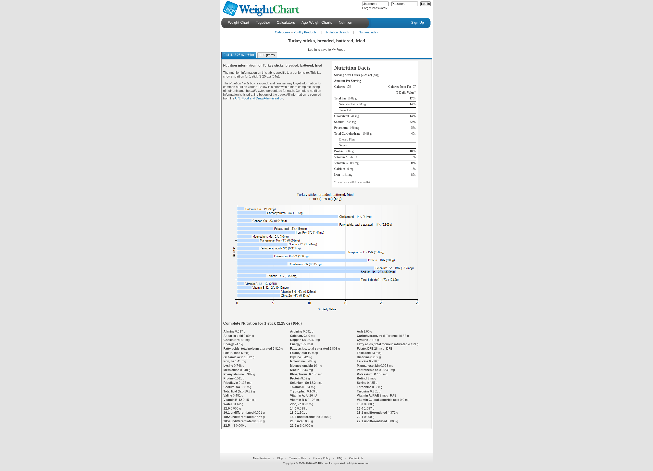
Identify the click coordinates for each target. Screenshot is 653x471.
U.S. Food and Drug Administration (259, 98)
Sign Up (417, 22)
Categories (282, 32)
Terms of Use (297, 458)
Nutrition (345, 22)
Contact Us (356, 458)
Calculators (286, 22)
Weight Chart (238, 22)
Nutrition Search (337, 32)
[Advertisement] (322, 437)
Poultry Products (305, 32)
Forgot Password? (374, 8)
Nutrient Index (368, 32)
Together (263, 22)
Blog (280, 458)
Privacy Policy (321, 458)
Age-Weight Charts (317, 22)
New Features (262, 458)
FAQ (340, 458)
